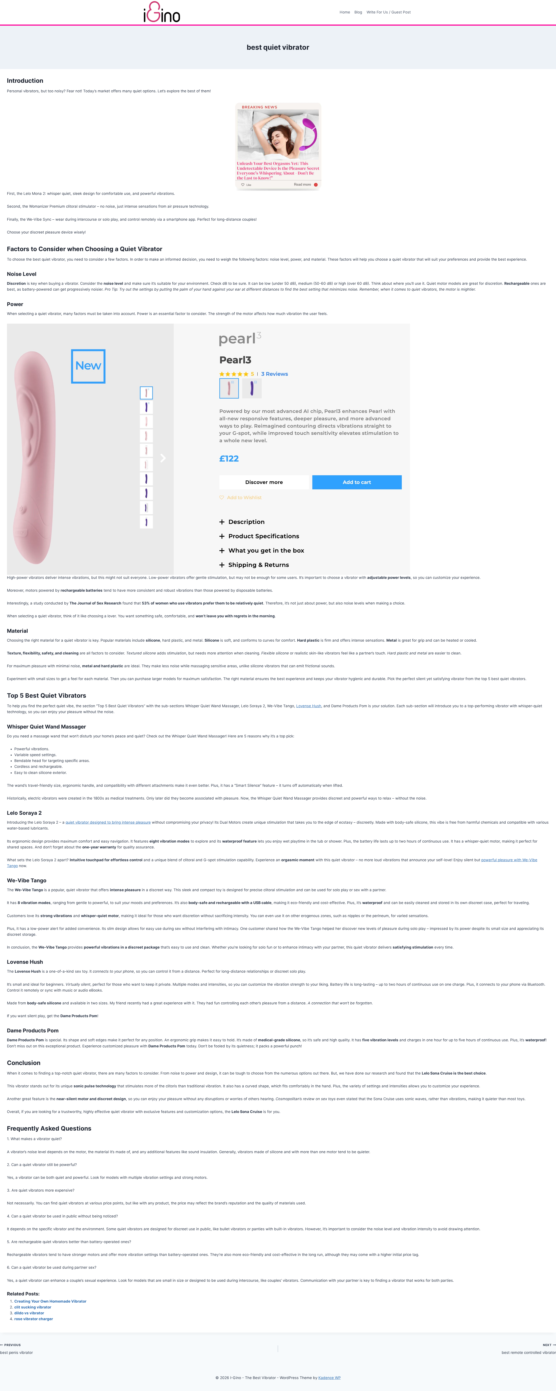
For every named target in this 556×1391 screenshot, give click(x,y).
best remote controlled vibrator (529, 1349)
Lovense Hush (308, 706)
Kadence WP (329, 1378)
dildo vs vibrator (29, 1313)
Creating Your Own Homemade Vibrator (50, 1301)
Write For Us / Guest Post (389, 12)
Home (345, 12)
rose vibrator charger (33, 1319)
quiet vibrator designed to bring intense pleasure (108, 822)
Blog (358, 12)
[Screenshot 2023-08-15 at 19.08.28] (278, 449)
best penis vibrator (16, 1349)
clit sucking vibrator (32, 1307)
